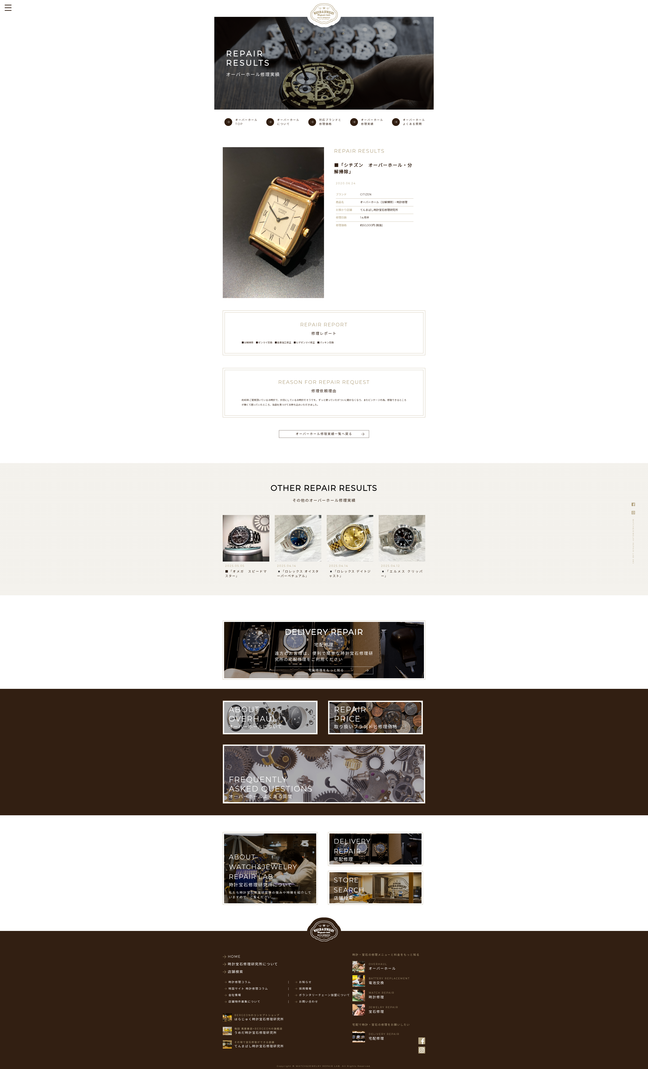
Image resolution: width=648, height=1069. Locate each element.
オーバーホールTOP (246, 122)
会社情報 (234, 995)
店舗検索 (235, 972)
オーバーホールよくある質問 (414, 122)
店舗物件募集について (244, 1001)
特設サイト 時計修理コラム (248, 988)
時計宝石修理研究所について (253, 964)
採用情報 (305, 988)
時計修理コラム (239, 982)
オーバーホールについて (288, 122)
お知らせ (305, 982)
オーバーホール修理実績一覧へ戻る (324, 434)
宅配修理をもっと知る (326, 670)
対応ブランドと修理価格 (330, 122)
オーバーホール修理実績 (372, 122)
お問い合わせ (308, 1001)
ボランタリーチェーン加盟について (324, 995)
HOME (234, 957)
